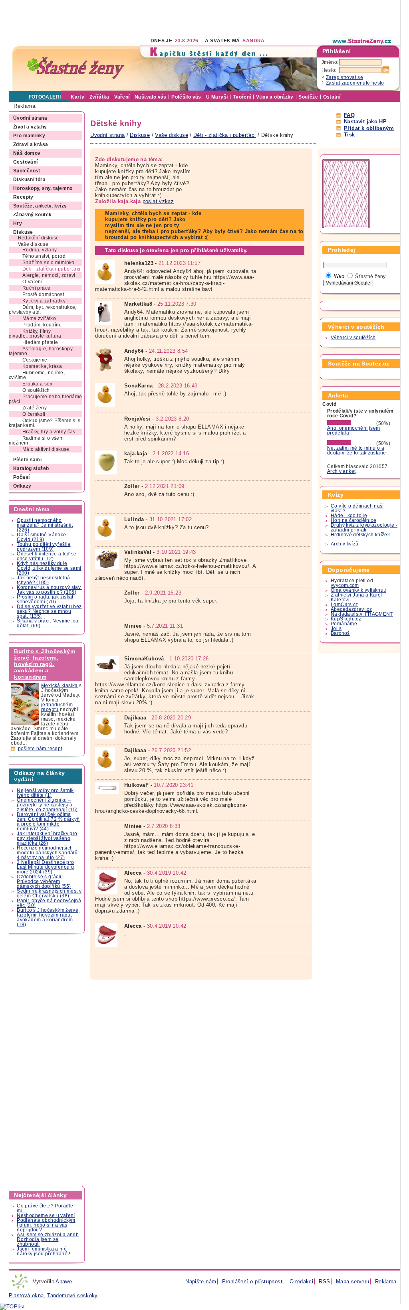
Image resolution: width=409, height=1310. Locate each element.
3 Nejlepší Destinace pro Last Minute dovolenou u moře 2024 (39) (45, 867)
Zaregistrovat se (344, 77)
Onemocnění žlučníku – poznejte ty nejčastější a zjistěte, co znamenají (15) (47, 805)
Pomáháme (344, 623)
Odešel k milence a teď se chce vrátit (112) (47, 556)
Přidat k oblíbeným (369, 128)
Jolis (336, 628)
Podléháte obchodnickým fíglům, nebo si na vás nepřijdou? (46, 1225)
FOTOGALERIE (46, 97)
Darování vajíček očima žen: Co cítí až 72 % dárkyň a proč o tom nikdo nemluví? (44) (48, 821)
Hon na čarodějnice (353, 520)
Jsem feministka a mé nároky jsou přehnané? (43, 1251)
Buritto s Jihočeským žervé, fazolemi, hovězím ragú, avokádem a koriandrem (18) (48, 917)
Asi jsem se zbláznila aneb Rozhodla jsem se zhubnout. (48, 1239)
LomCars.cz (344, 604)
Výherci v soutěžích (353, 337)
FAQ (349, 115)
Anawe (64, 1281)
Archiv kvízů (345, 543)
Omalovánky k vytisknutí (358, 590)
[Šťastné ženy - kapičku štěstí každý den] (76, 68)
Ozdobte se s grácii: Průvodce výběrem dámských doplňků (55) (44, 881)
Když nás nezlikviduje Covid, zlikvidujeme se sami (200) (49, 568)
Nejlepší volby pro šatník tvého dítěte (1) (45, 793)
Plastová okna (26, 1295)
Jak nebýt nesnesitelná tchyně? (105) (43, 580)
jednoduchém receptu (57, 707)
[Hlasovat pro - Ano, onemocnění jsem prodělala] (351, 423)
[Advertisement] (154, 18)
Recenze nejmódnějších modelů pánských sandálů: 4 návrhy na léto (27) (48, 853)
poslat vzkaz (158, 201)
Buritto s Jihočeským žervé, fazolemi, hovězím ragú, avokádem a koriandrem (44, 664)
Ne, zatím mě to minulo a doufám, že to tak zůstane (356, 450)
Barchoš (340, 633)
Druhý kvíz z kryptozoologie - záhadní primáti (364, 527)
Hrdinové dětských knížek (360, 534)
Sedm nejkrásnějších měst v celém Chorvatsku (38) (49, 893)
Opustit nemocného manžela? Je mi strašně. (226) (45, 525)
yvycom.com (345, 585)
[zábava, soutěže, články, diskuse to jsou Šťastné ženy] (362, 41)
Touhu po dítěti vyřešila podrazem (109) (43, 546)
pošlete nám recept (40, 748)
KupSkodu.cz (346, 618)
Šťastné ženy (370, 276)
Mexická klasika (59, 685)
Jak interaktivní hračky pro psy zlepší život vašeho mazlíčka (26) (47, 838)
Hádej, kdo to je (349, 515)
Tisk (349, 135)
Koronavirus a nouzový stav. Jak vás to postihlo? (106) (49, 590)
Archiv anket (341, 471)
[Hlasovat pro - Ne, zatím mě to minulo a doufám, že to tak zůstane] (351, 443)
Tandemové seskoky (72, 1295)
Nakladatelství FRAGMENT (362, 614)
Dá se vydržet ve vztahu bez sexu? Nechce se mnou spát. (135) (49, 611)
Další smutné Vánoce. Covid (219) (42, 537)
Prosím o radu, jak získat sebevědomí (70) (45, 599)
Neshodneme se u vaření (46, 1215)
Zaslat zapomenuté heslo (355, 83)
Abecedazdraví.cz (351, 609)
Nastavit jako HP (365, 121)
